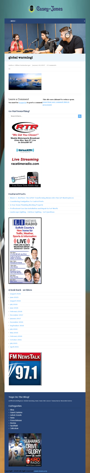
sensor (48, 401)
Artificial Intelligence (16, 401)
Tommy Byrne (55, 401)
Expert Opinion (16, 412)
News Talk (42, 401)
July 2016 (13, 329)
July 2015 (13, 343)
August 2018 (15, 301)
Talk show (14, 428)
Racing (13, 423)
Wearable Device (66, 401)
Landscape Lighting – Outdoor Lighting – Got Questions (32, 212)
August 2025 (15, 294)
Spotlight (14, 425)
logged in (22, 102)
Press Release (16, 420)
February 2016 (16, 336)
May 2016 (14, 333)
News (37, 401)
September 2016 (17, 326)
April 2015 (14, 347)
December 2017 (16, 315)
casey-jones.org (40, 471)
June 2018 (14, 308)
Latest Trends (16, 415)
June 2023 (14, 297)
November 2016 (16, 322)
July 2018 (13, 304)
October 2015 (16, 340)
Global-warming (29, 401)
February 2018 (16, 311)
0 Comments (51, 65)
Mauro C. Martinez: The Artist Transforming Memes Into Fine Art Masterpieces (42, 198)
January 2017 (15, 318)
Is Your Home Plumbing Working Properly (26, 205)
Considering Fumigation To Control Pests (27, 201)
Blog (12, 410)
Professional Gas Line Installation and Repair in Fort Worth (34, 208)
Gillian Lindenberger (23, 65)
